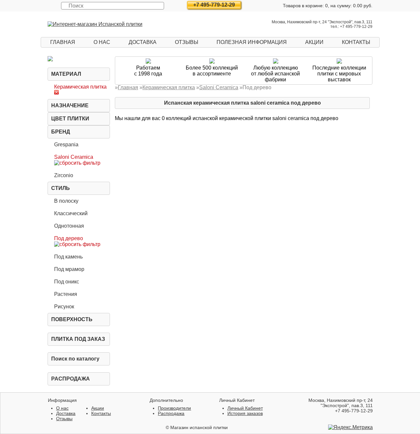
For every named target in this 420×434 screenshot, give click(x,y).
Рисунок (64, 306)
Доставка (143, 42)
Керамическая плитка (80, 87)
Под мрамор (69, 269)
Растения (65, 294)
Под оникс (66, 281)
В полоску (66, 201)
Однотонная (69, 226)
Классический (71, 213)
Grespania (66, 144)
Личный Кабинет (245, 408)
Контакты (356, 42)
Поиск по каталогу (75, 359)
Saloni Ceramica (73, 157)
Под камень (68, 256)
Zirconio (63, 175)
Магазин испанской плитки (199, 427)
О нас (102, 42)
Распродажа (70, 379)
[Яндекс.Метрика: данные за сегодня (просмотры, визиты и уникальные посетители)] (350, 427)
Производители (174, 408)
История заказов (245, 413)
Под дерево (68, 238)
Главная (62, 42)
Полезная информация (252, 42)
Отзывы (186, 42)
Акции (314, 42)
